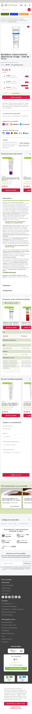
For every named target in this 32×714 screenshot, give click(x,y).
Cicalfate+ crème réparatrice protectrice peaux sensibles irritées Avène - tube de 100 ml (10, 404)
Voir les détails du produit (17, 64)
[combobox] (16, 10)
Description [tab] (7, 198)
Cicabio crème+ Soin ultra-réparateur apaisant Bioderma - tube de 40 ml (11, 179)
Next (30, 154)
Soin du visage (12, 20)
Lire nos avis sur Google (16, 668)
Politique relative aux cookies (12, 699)
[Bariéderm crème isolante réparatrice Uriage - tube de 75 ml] (11, 313)
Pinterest (19, 597)
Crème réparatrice (21, 20)
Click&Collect (5, 630)
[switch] (21, 651)
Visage (20, 19)
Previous (28, 154)
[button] (28, 27)
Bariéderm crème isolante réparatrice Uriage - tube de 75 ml (11, 323)
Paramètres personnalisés (16, 707)
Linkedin (16, 597)
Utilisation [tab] (6, 285)
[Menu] (23, 650)
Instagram (6, 597)
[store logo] (12, 5)
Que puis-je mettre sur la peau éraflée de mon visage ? (11, 499)
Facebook (3, 597)
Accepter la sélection (16, 703)
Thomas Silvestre (28, 502)
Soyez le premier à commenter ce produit (9, 62)
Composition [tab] (7, 290)
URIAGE (7, 64)
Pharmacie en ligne (13, 19)
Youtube (12, 597)
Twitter (9, 597)
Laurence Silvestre (6, 502)
